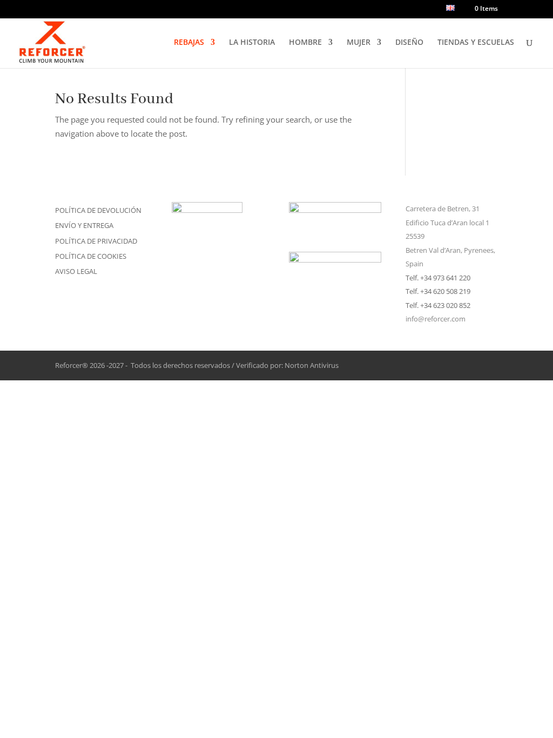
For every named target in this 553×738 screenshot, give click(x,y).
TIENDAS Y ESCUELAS (475, 42)
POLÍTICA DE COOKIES (90, 256)
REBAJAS (189, 42)
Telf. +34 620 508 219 (438, 291)
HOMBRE (305, 42)
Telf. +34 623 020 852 (438, 305)
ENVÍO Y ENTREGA (84, 225)
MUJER (358, 42)
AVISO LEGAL (76, 271)
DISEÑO (409, 42)
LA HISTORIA (252, 42)
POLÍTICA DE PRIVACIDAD (96, 241)
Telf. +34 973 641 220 (438, 278)
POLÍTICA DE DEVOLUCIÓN (98, 210)
